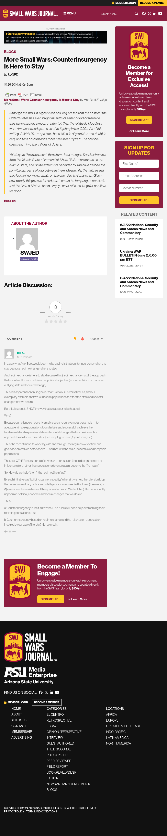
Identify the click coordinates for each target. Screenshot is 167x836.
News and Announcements (69, 784)
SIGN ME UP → (51, 599)
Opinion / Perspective (64, 732)
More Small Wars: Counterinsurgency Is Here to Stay (41, 100)
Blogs (10, 51)
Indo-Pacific (116, 732)
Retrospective (59, 720)
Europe (112, 720)
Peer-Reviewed (59, 761)
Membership (21, 731)
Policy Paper (57, 755)
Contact (18, 726)
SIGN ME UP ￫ (139, 120)
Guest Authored (60, 743)
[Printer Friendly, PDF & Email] (24, 95)
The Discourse (59, 749)
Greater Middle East (123, 726)
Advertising (21, 737)
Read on (10, 201)
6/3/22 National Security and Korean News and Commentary (139, 229)
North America (118, 743)
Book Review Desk (61, 772)
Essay (52, 726)
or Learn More (77, 599)
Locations (115, 709)
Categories (57, 709)
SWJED (29, 252)
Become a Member (152, 3)
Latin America (117, 738)
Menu (71, 13)
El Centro (55, 714)
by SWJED (11, 75)
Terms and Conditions (41, 811)
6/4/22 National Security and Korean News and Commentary (139, 282)
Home (16, 709)
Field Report (57, 766)
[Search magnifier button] (136, 13)
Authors (18, 720)
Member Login (125, 3)
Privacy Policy (14, 811)
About (16, 714)
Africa (111, 714)
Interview (55, 738)
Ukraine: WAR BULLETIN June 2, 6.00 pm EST (138, 255)
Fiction (52, 778)
